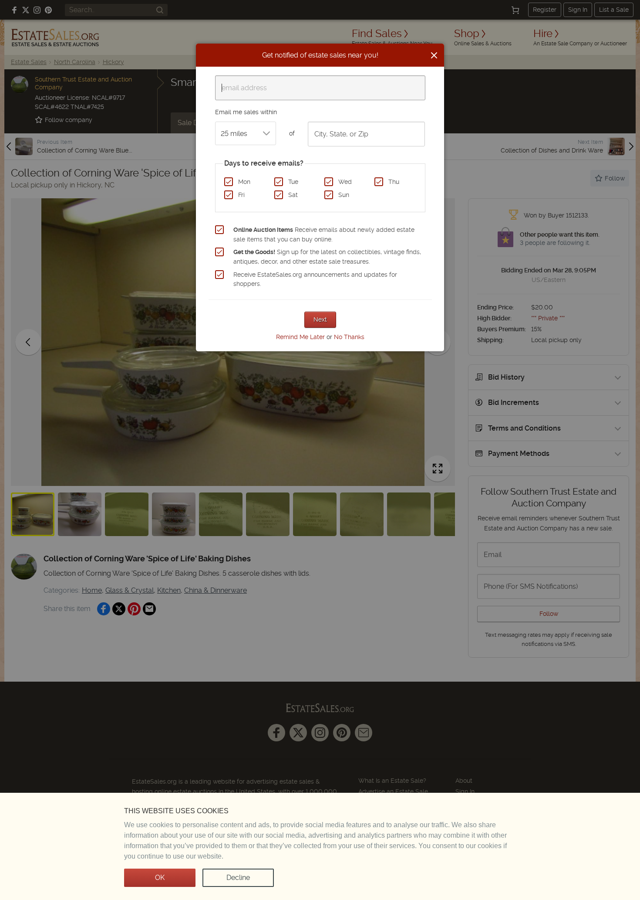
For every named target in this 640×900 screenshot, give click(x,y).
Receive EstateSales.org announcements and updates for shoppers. (315, 279)
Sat (293, 194)
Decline (238, 877)
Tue (293, 181)
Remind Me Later (300, 336)
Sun (343, 194)
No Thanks (349, 336)
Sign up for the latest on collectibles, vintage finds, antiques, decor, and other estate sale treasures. (327, 256)
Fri (241, 194)
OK (160, 877)
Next (320, 319)
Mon (244, 181)
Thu (393, 181)
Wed (345, 181)
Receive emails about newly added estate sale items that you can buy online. (323, 234)
